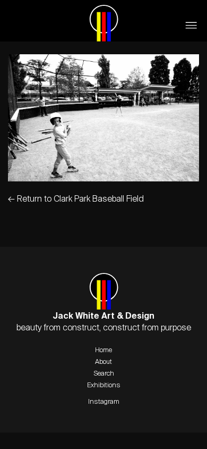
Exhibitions (103, 384)
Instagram (103, 401)
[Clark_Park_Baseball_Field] (103, 178)
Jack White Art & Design (103, 22)
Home (103, 349)
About (103, 361)
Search (103, 373)
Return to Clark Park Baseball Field (76, 198)
